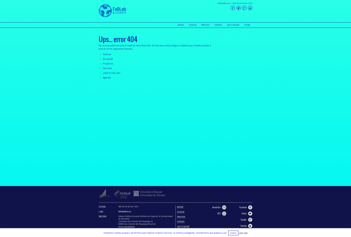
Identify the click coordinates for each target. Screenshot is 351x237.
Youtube (243, 225)
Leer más (243, 233)
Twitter (244, 213)
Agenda (247, 25)
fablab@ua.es (224, 3)
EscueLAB (192, 25)
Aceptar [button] (233, 233)
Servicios (218, 25)
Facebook (243, 207)
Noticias (181, 25)
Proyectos (205, 25)
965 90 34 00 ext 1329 (242, 3)
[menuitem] (180, 25)
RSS (219, 213)
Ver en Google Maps (126, 226)
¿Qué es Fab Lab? (233, 25)
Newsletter (216, 207)
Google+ (244, 219)
